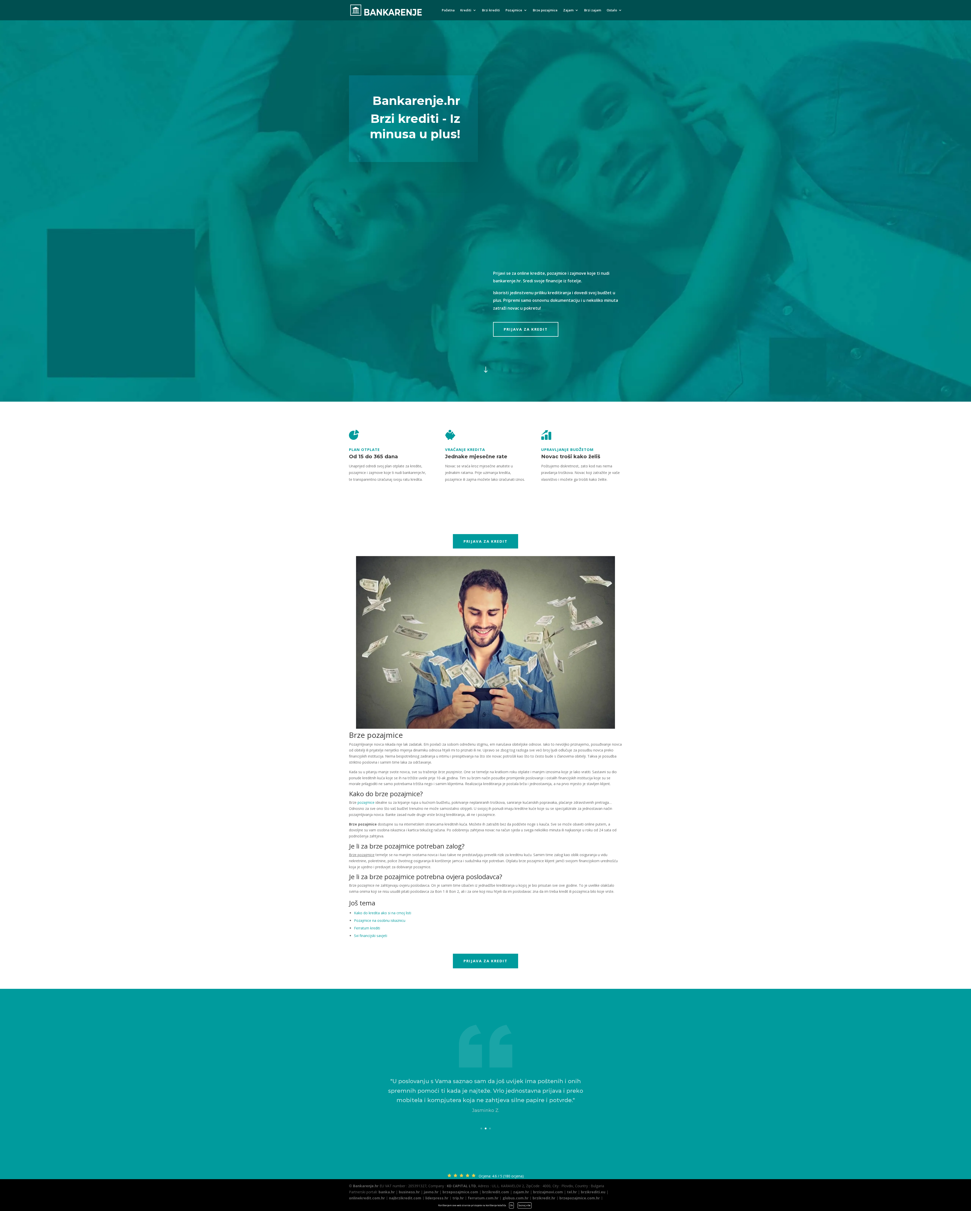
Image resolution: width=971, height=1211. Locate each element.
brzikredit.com (495, 1192)
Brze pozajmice (545, 10)
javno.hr (431, 1192)
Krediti (465, 10)
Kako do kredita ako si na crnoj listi (382, 912)
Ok (511, 1205)
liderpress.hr (436, 1198)
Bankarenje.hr (366, 1185)
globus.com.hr (515, 1198)
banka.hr (387, 1192)
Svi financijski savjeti (370, 935)
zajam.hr (521, 1192)
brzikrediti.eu (593, 1192)
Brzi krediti (491, 10)
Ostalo (612, 10)
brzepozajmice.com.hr (579, 1198)
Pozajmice (513, 10)
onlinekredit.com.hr (367, 1198)
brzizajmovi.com (548, 1192)
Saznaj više (525, 1205)
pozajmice (366, 802)
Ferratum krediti (367, 928)
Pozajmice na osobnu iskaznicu (379, 920)
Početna (448, 10)
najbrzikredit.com (405, 1198)
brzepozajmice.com (460, 1192)
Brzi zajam (592, 10)
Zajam (568, 10)
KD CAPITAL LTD (461, 1185)
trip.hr (458, 1198)
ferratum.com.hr (483, 1198)
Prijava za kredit (526, 329)
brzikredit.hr (544, 1198)
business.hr (409, 1192)
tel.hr (572, 1192)
